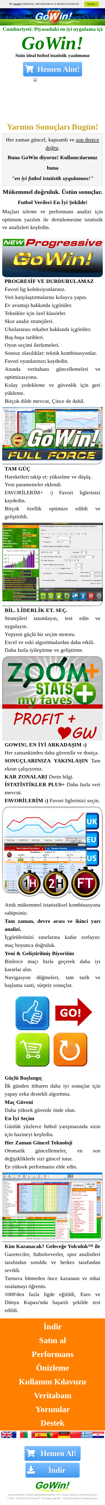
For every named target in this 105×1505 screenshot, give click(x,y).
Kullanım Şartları (89, 1498)
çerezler (17, 3)
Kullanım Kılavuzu (52, 1381)
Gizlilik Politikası (71, 1498)
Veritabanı (52, 1395)
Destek (52, 1422)
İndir (52, 1326)
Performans (53, 1354)
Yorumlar (52, 1409)
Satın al (52, 1340)
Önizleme (52, 1367)
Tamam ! (91, 4)
